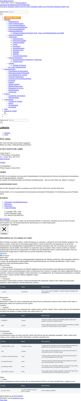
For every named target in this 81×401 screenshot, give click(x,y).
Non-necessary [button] (5, 265)
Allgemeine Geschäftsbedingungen (16, 202)
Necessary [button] (3, 253)
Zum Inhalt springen (7, 1)
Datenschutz (8, 206)
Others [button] (2, 377)
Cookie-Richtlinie (10, 208)
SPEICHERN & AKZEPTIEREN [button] (11, 396)
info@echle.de (22, 3)
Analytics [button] (3, 305)
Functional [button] (3, 277)
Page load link (4, 219)
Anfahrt (2, 162)
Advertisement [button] (5, 331)
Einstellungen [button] (5, 225)
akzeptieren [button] (14, 225)
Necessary (6, 255)
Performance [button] (4, 297)
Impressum (7, 204)
